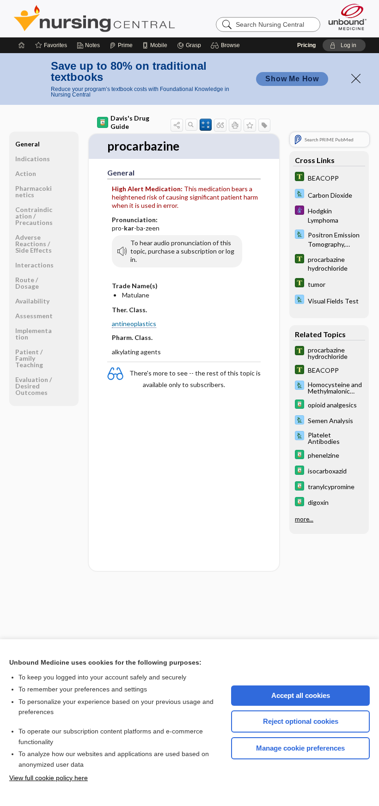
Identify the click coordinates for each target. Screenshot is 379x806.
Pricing (306, 45)
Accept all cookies (300, 695)
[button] (227, 45)
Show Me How (292, 79)
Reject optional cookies (300, 721)
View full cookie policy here (48, 778)
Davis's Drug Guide (129, 122)
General (27, 144)
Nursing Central (129, 18)
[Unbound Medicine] (347, 16)
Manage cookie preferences (300, 748)
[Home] (21, 45)
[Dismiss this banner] (356, 78)
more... (304, 519)
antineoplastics (134, 323)
